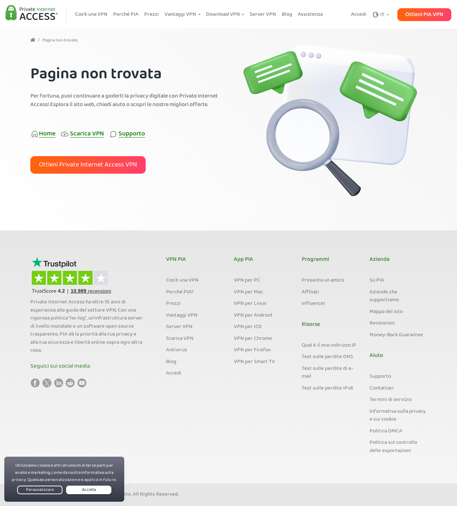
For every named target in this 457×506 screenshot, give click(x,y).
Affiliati (310, 292)
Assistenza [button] (310, 14)
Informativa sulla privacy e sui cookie (398, 416)
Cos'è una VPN (182, 280)
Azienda (380, 260)
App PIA (243, 260)
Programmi (315, 260)
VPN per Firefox (252, 350)
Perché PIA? (180, 292)
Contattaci (382, 388)
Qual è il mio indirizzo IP (329, 345)
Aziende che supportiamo (384, 296)
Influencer (314, 303)
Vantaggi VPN (181, 315)
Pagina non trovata (59, 40)
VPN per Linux (250, 303)
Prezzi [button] (151, 14)
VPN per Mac (248, 292)
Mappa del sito (386, 312)
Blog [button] (287, 14)
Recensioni (382, 323)
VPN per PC (247, 280)
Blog (171, 362)
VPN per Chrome (253, 338)
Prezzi (173, 303)
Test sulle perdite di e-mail (327, 373)
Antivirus (176, 350)
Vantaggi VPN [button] (181, 14)
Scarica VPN (180, 338)
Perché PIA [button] (126, 14)
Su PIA (377, 280)
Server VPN (179, 327)
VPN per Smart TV (254, 362)
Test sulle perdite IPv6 (327, 388)
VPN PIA (176, 260)
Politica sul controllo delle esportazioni (393, 447)
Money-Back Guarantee (396, 335)
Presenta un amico (323, 280)
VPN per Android (253, 315)
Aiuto (376, 356)
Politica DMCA (386, 431)
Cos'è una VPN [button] (91, 14)
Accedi (358, 14)
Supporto (380, 376)
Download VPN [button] (223, 14)
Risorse (311, 325)
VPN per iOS (248, 327)
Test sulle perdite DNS (327, 357)
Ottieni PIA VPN (424, 15)
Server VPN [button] (263, 14)
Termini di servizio (391, 400)
